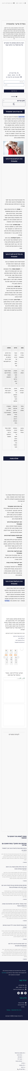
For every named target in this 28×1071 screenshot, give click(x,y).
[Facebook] (25, 993)
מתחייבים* (4, 972)
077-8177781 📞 (21, 1069)
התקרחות (20, 1057)
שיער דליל (20, 1059)
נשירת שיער (19, 1055)
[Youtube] (18, 993)
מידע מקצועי (22, 1065)
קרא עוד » (25, 862)
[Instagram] (22, 993)
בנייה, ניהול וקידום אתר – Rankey (14, 1010)
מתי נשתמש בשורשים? (20, 1053)
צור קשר (23, 1067)
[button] (3, 100)
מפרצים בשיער (18, 1061)
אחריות (23, 1063)
